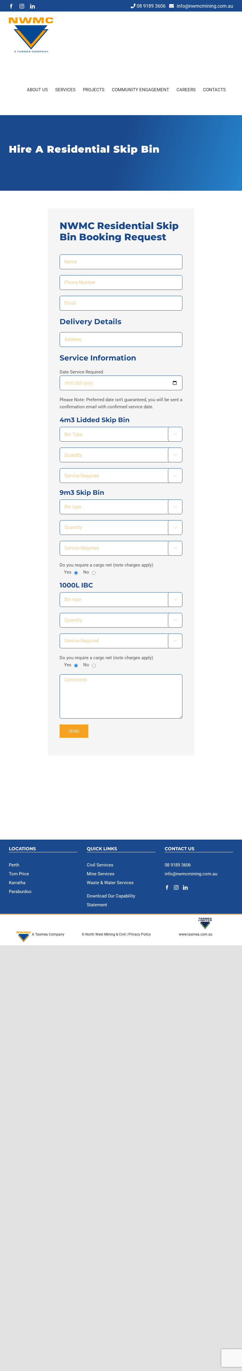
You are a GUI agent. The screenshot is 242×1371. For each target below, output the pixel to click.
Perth (14, 865)
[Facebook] (167, 887)
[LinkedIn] (185, 887)
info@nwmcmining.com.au (205, 6)
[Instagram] (176, 887)
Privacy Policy (140, 934)
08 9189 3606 (151, 6)
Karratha (17, 882)
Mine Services (101, 874)
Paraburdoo (20, 891)
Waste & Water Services (110, 882)
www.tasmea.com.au (195, 934)
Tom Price (19, 874)
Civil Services (100, 865)
